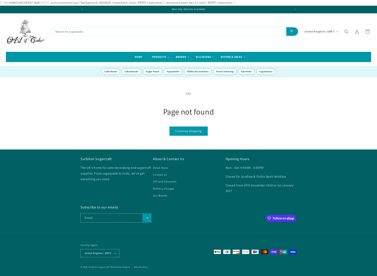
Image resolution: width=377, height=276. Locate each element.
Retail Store (160, 168)
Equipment (173, 71)
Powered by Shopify (120, 267)
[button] (159, 57)
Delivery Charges (163, 188)
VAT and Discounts (164, 181)
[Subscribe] (146, 218)
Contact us (160, 174)
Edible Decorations (198, 71)
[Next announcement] (295, 9)
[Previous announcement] (82, 9)
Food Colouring (225, 71)
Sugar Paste (152, 71)
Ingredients (266, 71)
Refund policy (141, 267)
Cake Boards (131, 71)
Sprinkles (246, 71)
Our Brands (160, 195)
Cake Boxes (110, 71)
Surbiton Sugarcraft (99, 267)
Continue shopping (188, 131)
